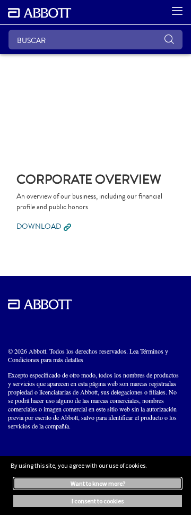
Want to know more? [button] (98, 483)
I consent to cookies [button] (98, 501)
